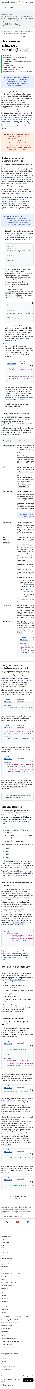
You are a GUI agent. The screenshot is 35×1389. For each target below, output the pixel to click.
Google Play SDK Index (17, 980)
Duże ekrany (5, 1277)
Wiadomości (5, 1242)
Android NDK (5, 1331)
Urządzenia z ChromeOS (8, 1282)
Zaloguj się (29, 2)
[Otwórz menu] (3, 2)
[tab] (11, 363)
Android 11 (4, 1312)
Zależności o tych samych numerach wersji (19, 398)
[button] (11, 363)
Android (3, 1231)
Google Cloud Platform (8, 1367)
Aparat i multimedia (7, 1264)
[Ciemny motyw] (32, 245)
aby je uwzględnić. (28, 591)
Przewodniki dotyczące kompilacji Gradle (15, 33)
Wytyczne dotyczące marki (25, 1376)
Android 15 (4, 1301)
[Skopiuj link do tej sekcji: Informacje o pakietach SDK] (3, 970)
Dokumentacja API (6, 1325)
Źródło (3, 1239)
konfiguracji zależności (8, 126)
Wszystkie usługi (6, 1369)
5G (2, 1269)
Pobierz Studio (5, 1328)
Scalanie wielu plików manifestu (17, 875)
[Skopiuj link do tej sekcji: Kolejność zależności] (24, 807)
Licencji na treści (23, 1207)
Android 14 (4, 1304)
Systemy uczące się (7, 1258)
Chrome (3, 1361)
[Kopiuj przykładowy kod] (32, 366)
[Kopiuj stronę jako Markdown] (26, 49)
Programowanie (18, 31)
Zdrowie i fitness (6, 1261)
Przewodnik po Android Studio (10, 1320)
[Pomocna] (21, 37)
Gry (2, 1255)
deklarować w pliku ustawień (15, 218)
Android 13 (4, 1307)
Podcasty (4, 1248)
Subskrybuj (29, 1380)
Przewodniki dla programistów (10, 1322)
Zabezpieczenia (6, 1236)
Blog (2, 1245)
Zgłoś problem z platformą (9, 1338)
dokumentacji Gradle (8, 177)
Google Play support (7, 1344)
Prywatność (4, 1266)
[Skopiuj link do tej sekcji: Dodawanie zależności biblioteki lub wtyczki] (25, 161)
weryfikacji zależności (24, 79)
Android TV (4, 1288)
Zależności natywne (20, 194)
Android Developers (6, 31)
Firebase (3, 1364)
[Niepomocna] (24, 37)
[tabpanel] (19, 374)
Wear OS (4, 1279)
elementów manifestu (14, 821)
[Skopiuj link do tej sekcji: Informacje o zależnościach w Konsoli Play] (15, 886)
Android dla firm (6, 1234)
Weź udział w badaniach (8, 1347)
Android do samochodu (8, 1285)
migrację (21, 186)
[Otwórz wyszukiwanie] (19, 2)
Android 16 (4, 1298)
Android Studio (7, 7)
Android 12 (4, 1309)
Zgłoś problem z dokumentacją (10, 1341)
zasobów (26, 819)
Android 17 (4, 1295)
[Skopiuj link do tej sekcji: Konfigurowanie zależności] (30, 414)
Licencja (12, 1376)
